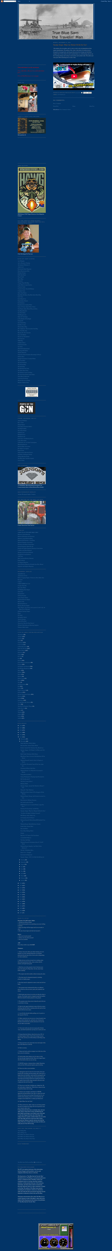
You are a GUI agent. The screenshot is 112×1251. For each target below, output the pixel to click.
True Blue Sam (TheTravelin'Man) (26, 1162)
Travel (19, 704)
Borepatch (20, 281)
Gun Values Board (22, 430)
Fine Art (20, 656)
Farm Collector (21, 560)
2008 (21, 910)
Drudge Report (21, 424)
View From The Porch (23, 378)
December (23, 739)
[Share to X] (87, 93)
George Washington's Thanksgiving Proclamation (32, 777)
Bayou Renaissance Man (23, 271)
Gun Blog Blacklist (22, 311)
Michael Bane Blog (22, 326)
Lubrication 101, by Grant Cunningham (27, 442)
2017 (21, 890)
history (19, 716)
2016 (21, 892)
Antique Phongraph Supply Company (27, 494)
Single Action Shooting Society (25, 452)
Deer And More (24, 828)
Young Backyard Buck (26, 774)
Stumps (22, 833)
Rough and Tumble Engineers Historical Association (30, 548)
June (22, 869)
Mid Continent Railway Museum (25, 558)
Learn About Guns (22, 440)
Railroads (20, 692)
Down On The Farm (22, 648)
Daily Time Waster (22, 293)
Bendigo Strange (22, 273)
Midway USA (21, 601)
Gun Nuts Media (22, 312)
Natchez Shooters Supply (24, 605)
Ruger (19, 613)
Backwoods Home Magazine (24, 269)
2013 (21, 899)
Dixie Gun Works (22, 587)
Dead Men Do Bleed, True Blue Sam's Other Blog (29, 295)
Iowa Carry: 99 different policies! (25, 438)
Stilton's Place (21, 356)
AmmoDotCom (21, 573)
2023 (21, 732)
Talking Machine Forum (23, 456)
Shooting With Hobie (23, 350)
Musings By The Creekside (24, 332)
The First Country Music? (27, 781)
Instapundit (20, 320)
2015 (21, 894)
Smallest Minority (22, 352)
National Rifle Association (24, 446)
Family (19, 654)
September (23, 862)
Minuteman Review (22, 444)
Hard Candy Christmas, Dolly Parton (29, 754)
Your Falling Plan (22, 1130)
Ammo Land (21, 267)
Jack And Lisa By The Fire (27, 802)
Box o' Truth (21, 422)
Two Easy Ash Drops (25, 840)
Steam (19, 698)
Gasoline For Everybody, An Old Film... (30, 808)
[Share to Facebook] (89, 93)
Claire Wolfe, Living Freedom (25, 285)
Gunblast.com (21, 432)
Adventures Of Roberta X (24, 265)
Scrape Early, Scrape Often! (27, 826)
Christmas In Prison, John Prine (28, 768)
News (19, 682)
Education (20, 652)
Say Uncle (20, 346)
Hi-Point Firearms (22, 595)
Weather (20, 712)
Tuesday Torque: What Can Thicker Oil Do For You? (33, 811)
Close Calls (20, 644)
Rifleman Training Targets (24, 611)
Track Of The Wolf (22, 621)
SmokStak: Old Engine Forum (25, 454)
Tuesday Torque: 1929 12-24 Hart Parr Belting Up (32, 857)
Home (74, 106)
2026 (21, 725)
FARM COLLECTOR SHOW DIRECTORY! (28, 532)
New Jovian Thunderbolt (23, 336)
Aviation (20, 638)
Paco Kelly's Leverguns (23, 448)
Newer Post (55, 106)
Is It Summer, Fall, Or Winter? (27, 817)
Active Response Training (24, 263)
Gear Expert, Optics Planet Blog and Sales (28, 309)
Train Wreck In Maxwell (23, 376)
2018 (21, 887)
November (23, 741)
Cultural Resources (22, 646)
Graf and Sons (21, 593)
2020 (21, 883)
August (23, 864)
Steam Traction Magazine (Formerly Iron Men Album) (30, 564)
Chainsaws (20, 642)
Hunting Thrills (24, 783)
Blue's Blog (20, 279)
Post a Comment (57, 103)
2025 (21, 728)
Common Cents (21, 291)
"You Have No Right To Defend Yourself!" (30, 813)
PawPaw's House (21, 342)
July (22, 866)
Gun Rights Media (22, 428)
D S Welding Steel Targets (24, 589)
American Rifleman (22, 420)
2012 (21, 901)
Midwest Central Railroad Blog (25, 538)
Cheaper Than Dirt (22, 585)
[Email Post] (81, 92)
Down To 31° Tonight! (26, 852)
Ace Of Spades (21, 261)
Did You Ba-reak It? (25, 779)
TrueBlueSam (38, 1162)
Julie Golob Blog (22, 322)
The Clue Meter (21, 360)
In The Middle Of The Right (24, 319)
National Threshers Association (25, 542)
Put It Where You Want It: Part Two (26, 1136)
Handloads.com (21, 436)
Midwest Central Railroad (24, 534)
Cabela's (20, 581)
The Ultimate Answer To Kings (25, 372)
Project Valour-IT (22, 690)
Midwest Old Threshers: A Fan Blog (26, 540)
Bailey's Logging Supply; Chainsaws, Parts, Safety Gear (31, 577)
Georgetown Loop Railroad (24, 554)
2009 (21, 908)
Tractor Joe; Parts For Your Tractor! (26, 623)
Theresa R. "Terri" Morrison (27, 790)
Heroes (19, 670)
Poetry (19, 688)
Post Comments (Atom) (65, 109)
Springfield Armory (22, 617)
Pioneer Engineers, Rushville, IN (25, 546)
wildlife (19, 718)
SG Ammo (20, 615)
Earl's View (20, 297)
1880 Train (20, 556)
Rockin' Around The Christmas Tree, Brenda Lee (32, 748)
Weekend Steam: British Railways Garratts (31, 824)
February (23, 878)
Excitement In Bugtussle (26, 855)
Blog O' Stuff (21, 277)
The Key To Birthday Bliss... (27, 850)
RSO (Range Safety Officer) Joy (28, 815)
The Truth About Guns (23, 370)
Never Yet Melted (22, 334)
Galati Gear (20, 591)
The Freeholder (21, 366)
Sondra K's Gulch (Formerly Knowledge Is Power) (29, 354)
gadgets (19, 714)
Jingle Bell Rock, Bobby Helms (28, 743)
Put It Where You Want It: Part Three (26, 1138)
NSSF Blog (20, 340)
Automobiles (61, 94)
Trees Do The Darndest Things (25, 706)
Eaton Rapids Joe (22, 299)
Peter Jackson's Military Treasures (28, 800)
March (22, 876)
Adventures (20, 634)
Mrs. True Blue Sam (22, 330)
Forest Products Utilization (24, 662)
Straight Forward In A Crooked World (26, 358)
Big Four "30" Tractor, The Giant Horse (30, 835)
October (23, 860)
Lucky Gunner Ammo (23, 597)
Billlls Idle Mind (22, 275)
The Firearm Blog (22, 364)
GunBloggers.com (22, 315)
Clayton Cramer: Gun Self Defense (26, 289)
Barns (19, 640)
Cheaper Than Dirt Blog (23, 283)
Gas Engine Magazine (23, 562)
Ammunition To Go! (22, 575)
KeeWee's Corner (22, 324)
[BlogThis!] (86, 93)
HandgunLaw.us (21, 434)
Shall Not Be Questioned (23, 348)
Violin (19, 710)
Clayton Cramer (21, 287)
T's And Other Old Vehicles (24, 702)
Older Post (91, 106)
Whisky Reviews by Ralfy (24, 380)
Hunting (20, 676)
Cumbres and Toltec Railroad (25, 550)
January (23, 880)
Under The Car (21, 708)
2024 (21, 730)
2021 (21, 737)
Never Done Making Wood (27, 831)
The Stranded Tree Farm (23, 368)
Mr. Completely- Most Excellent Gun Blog (28, 328)
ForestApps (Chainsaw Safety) (25, 426)
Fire (19, 658)
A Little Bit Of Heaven (26, 837)
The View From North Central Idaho (26, 374)
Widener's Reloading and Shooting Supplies (28, 625)
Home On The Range (23, 317)
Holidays (20, 672)
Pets (19, 686)
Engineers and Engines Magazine (26, 566)
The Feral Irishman (22, 362)
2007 (21, 913)
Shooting (20, 696)
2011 (21, 903)
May (22, 871)
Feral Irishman (21, 303)
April (22, 873)
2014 (21, 897)
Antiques (20, 636)
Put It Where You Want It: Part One (26, 1134)
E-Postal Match (21, 650)
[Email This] (84, 93)
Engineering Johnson (23, 301)
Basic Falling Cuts (22, 1132)
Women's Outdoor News (23, 382)
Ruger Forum (21, 450)
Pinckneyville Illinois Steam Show (26, 544)
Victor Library (21, 460)
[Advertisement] (31, 51)
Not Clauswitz (21, 338)
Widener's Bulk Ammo (23, 627)
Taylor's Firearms (22, 619)
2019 (21, 885)
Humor (19, 674)
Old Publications (22, 684)
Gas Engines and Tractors (24, 666)
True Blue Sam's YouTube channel (26, 458)
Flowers (19, 660)
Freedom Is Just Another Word (25, 305)
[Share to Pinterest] (91, 93)
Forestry (20, 664)
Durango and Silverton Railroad (25, 552)
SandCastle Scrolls (22, 344)
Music (19, 680)
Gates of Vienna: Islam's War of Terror (26, 307)
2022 (21, 734)
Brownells (20, 579)
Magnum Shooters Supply (24, 599)
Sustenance (20, 700)
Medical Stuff (21, 678)
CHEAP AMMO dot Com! (24, 583)
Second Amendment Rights (24, 694)
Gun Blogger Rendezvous (24, 668)
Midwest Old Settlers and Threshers (26, 536)
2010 (21, 906)
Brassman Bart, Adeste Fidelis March (29, 745)
